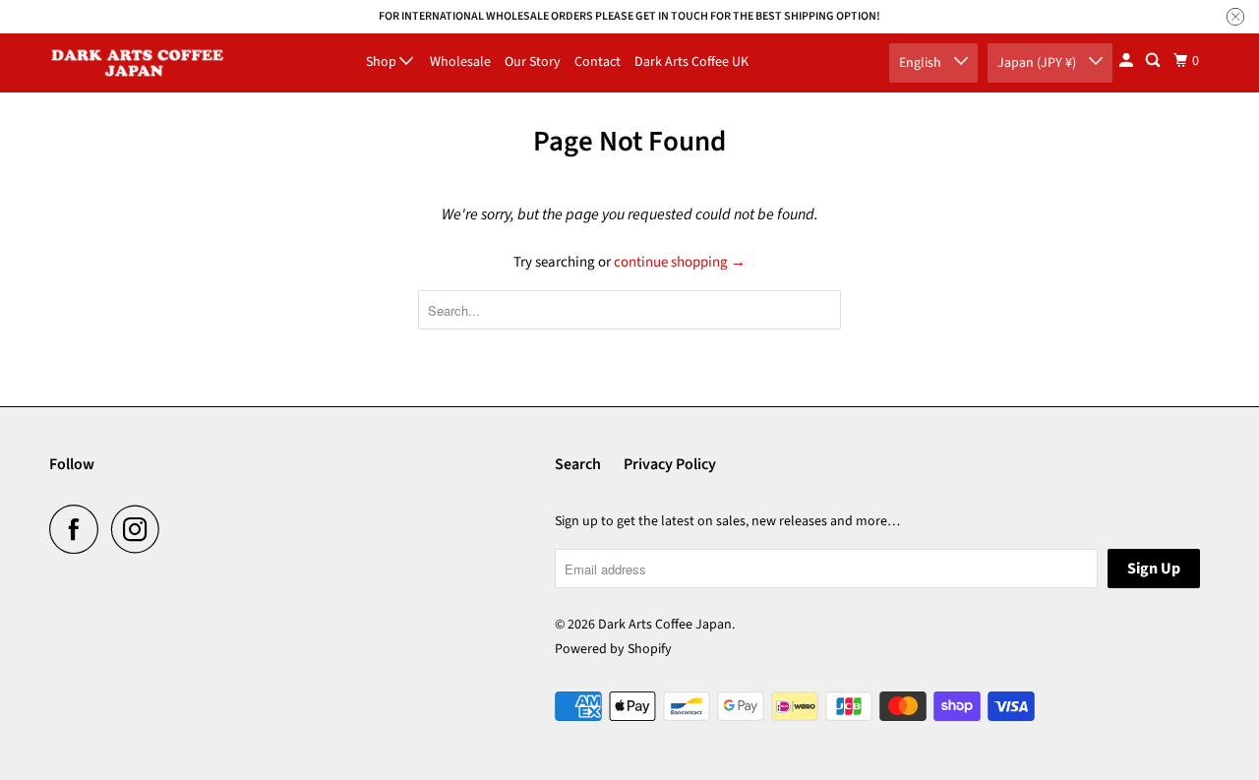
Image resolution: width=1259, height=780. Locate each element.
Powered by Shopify (613, 649)
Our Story (533, 62)
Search (578, 464)
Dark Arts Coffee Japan (665, 624)
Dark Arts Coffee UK (691, 62)
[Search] (1154, 61)
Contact (597, 62)
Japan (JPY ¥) (1038, 63)
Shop (382, 62)
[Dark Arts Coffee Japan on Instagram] (140, 529)
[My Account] (1127, 61)
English (921, 63)
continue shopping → (680, 262)
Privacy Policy (670, 464)
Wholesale (460, 62)
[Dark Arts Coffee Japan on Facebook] (78, 529)
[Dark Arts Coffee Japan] (137, 63)
